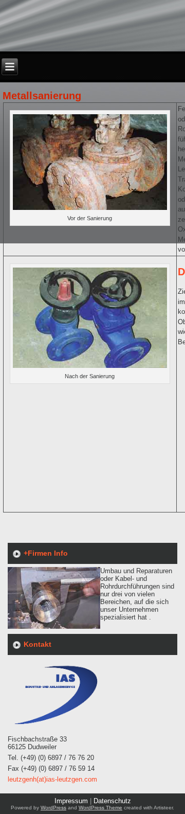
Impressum (71, 801)
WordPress (53, 807)
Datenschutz (112, 801)
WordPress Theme (100, 807)
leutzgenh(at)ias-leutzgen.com (52, 779)
